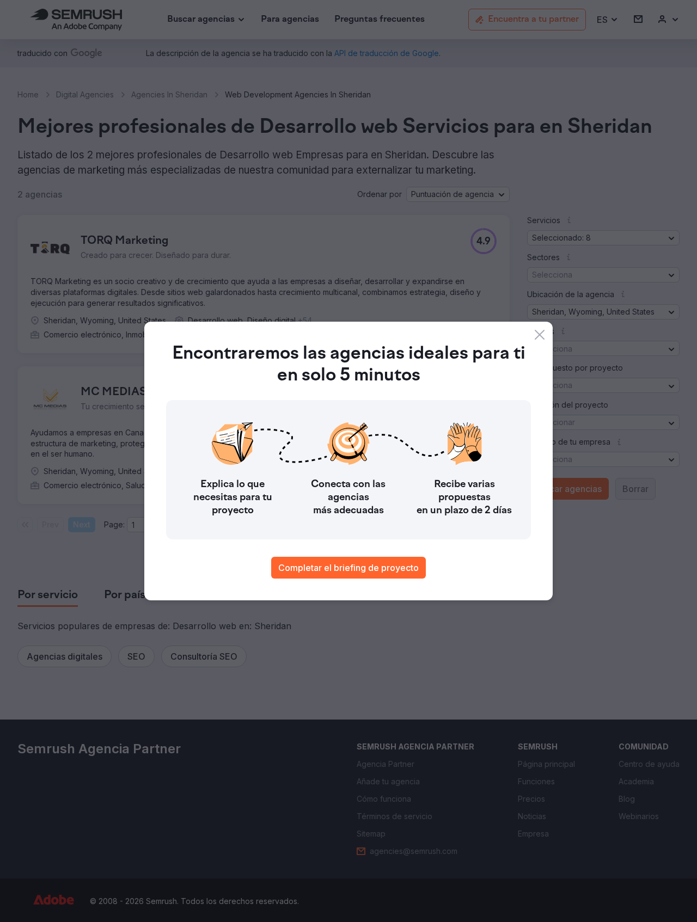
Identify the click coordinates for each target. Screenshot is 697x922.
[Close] (540, 335)
